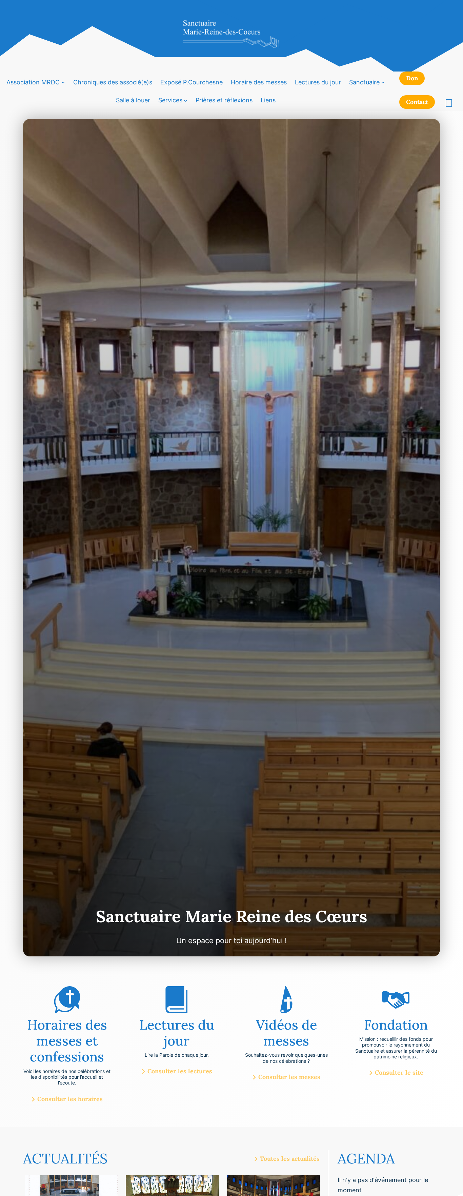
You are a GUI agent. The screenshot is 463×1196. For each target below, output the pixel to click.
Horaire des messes (259, 82)
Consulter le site (399, 1072)
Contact (417, 102)
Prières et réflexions (224, 100)
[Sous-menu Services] (185, 100)
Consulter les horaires (70, 1099)
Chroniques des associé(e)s (112, 82)
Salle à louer (133, 100)
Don (412, 78)
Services (170, 100)
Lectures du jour (318, 82)
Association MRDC (33, 82)
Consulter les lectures (179, 1071)
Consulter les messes (289, 1077)
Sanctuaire (364, 82)
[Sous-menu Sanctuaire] (383, 82)
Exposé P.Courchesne (191, 82)
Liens (268, 100)
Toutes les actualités (290, 1158)
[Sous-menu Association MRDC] (63, 82)
